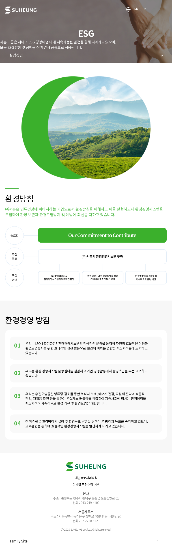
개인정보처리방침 (86, 478)
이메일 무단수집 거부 (86, 484)
